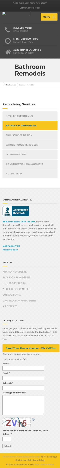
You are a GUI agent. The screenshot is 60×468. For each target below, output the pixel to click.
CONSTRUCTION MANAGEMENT (24, 164)
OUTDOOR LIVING (16, 154)
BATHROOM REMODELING (21, 125)
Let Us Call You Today (30, 7)
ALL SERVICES (14, 173)
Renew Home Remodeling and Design (21, 456)
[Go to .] (3, 83)
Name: (6, 363)
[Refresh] (33, 419)
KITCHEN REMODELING (19, 116)
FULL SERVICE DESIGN (19, 135)
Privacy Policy (10, 249)
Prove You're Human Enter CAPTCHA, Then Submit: (25, 432)
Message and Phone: (14, 392)
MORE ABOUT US (11, 246)
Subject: (7, 382)
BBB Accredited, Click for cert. (19, 221)
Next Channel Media (44, 464)
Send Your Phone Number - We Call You (31, 348)
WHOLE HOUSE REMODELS (22, 144)
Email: (6, 373)
